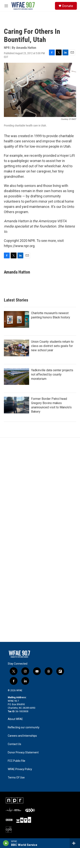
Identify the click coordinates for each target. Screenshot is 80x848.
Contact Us (14, 744)
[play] (5, 843)
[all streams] (75, 843)
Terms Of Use (16, 777)
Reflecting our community (23, 727)
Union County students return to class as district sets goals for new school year (52, 346)
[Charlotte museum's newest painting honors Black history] (16, 319)
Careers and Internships (22, 735)
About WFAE (15, 719)
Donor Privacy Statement (23, 752)
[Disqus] (40, 490)
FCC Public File (16, 760)
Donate (67, 6)
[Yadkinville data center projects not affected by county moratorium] (16, 376)
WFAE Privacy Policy (20, 769)
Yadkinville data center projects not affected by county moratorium (52, 374)
